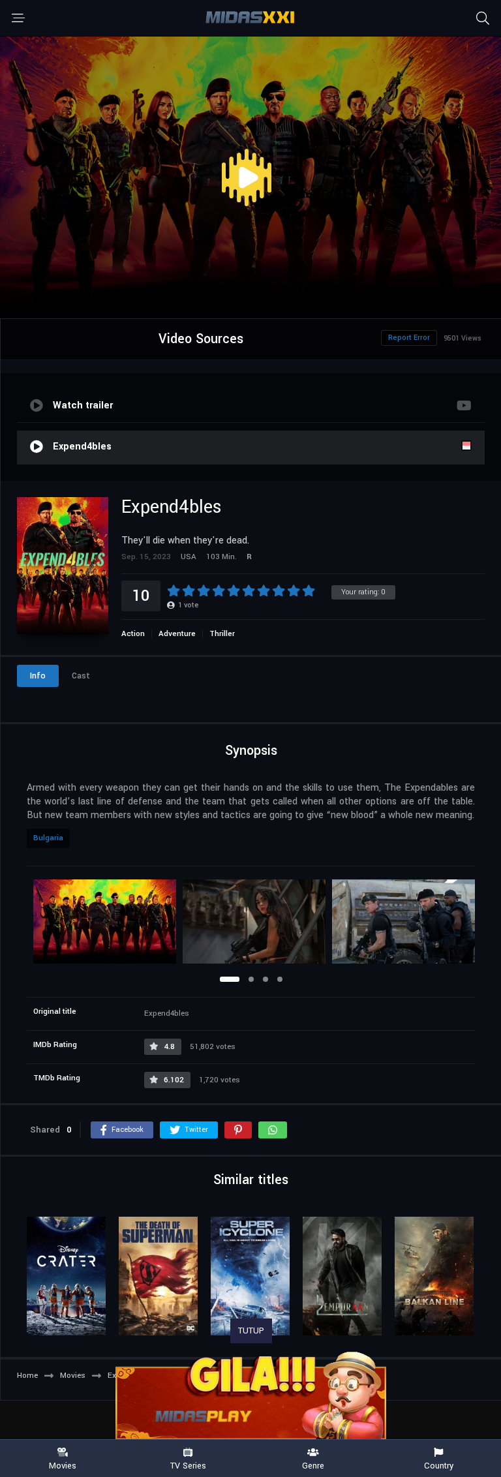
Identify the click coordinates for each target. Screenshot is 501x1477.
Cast (81, 676)
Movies (62, 1465)
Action (133, 634)
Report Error (409, 338)
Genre (313, 1465)
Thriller (222, 634)
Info (38, 676)
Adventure (177, 634)
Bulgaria (48, 838)
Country (438, 1465)
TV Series (188, 1465)
